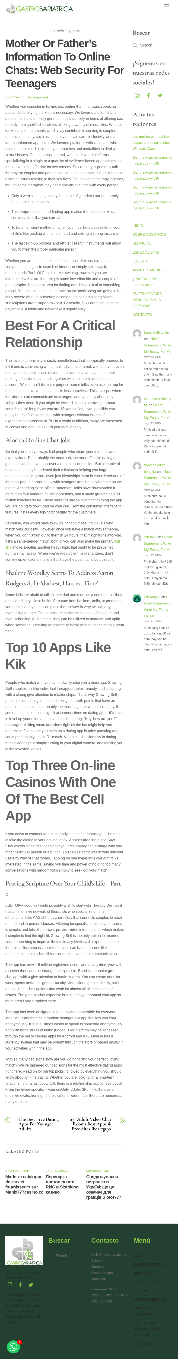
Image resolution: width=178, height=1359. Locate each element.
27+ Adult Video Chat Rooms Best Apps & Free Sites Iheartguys (90, 1124)
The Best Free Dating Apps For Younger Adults (38, 1124)
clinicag (13, 97)
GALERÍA (140, 261)
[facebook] (148, 95)
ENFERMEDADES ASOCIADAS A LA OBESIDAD (147, 300)
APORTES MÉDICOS (150, 270)
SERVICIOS (142, 243)
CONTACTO (142, 315)
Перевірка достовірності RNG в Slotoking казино (62, 1184)
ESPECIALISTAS (146, 252)
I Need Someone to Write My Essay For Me (157, 345)
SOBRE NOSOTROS (149, 234)
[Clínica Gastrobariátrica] (40, 12)
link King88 (152, 597)
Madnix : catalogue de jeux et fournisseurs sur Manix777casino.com (26, 1184)
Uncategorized (37, 97)
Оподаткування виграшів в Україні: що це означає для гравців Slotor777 (103, 1187)
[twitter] (160, 95)
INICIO (138, 226)
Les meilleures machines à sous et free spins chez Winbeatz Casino (152, 142)
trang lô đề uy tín (156, 332)
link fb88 (150, 537)
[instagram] (137, 95)
